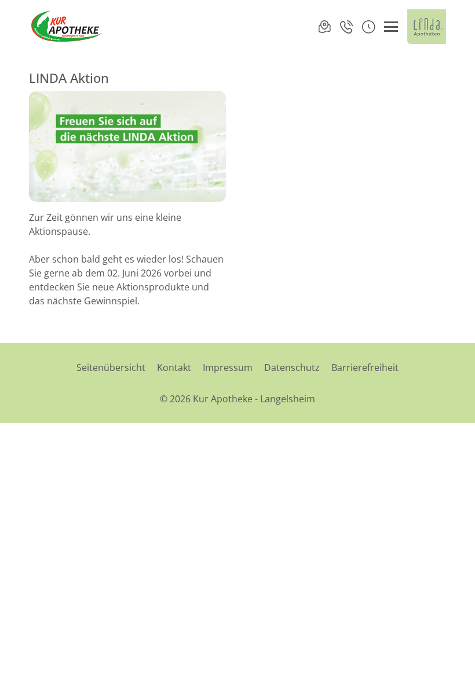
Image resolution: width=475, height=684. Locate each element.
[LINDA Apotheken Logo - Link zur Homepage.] (426, 26)
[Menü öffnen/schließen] (391, 26)
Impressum (228, 367)
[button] (368, 26)
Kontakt (174, 367)
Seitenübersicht (110, 367)
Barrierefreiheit (365, 367)
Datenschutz (292, 367)
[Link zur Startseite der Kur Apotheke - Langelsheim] (69, 26)
